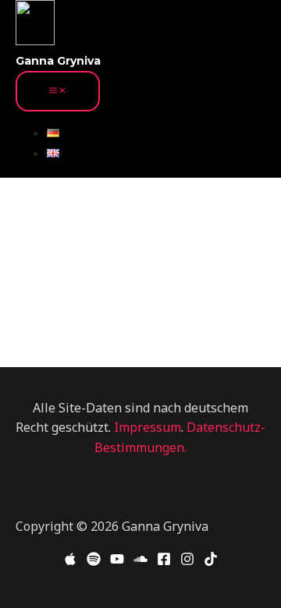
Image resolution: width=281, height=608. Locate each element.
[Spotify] (94, 561)
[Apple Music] (70, 561)
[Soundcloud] (140, 561)
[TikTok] (211, 561)
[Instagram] (187, 561)
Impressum (147, 427)
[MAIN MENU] (58, 91)
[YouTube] (117, 561)
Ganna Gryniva (58, 61)
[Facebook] (164, 561)
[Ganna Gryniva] (35, 25)
